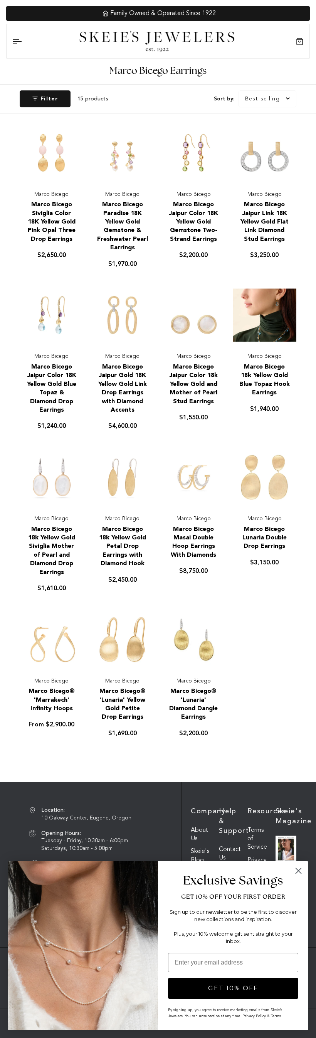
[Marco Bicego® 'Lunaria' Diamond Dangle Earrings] (193, 639)
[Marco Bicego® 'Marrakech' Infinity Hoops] (51, 639)
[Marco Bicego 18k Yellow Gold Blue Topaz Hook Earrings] (264, 315)
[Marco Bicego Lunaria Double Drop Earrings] (264, 477)
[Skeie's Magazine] (286, 849)
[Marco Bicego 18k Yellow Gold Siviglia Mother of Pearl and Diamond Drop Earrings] (51, 477)
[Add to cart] (69, 171)
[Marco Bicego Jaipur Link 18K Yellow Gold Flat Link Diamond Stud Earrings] (264, 153)
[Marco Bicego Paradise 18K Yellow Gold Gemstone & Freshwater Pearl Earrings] (122, 153)
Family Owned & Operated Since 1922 (162, 13)
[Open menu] (23, 41)
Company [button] (201, 811)
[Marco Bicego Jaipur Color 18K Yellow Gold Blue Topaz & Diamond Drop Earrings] (51, 315)
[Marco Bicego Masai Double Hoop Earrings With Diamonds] (193, 477)
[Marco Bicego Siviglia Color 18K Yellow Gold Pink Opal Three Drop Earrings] (51, 153)
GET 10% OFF (233, 988)
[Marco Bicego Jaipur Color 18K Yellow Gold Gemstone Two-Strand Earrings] (193, 153)
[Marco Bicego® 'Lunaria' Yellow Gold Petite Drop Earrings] (122, 639)
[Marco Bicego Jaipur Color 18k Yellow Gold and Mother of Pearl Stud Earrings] (193, 315)
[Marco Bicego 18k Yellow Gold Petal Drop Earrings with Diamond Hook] (122, 477)
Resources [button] (257, 811)
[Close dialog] (298, 871)
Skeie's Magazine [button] (286, 816)
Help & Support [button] (229, 821)
